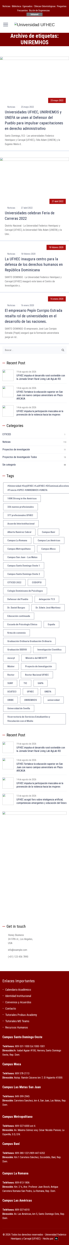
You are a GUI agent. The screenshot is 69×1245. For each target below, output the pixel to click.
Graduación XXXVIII (17, 649)
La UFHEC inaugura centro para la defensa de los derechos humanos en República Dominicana (34, 264)
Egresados (27, 6)
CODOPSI (37, 582)
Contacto (10, 1008)
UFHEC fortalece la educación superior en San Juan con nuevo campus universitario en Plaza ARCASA (40, 395)
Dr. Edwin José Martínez (48, 607)
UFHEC (30, 691)
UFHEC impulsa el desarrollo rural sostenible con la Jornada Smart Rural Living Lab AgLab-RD (41, 377)
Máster (11, 666)
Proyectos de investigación (16, 449)
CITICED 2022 (14, 582)
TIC (25, 683)
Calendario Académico (18, 989)
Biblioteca (16, 6)
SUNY (10, 683)
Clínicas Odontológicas (45, 6)
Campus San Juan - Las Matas (22, 557)
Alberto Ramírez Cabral (19, 532)
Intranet (34, 14)
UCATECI (11, 691)
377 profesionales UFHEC (20, 515)
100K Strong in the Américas (22, 498)
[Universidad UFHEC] (34, 25)
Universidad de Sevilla (18, 708)
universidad (53, 700)
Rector (10, 674)
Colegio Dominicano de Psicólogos (25, 590)
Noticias (6, 6)
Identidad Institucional (18, 996)
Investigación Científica (49, 649)
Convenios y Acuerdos (18, 1002)
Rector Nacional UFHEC (37, 674)
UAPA (40, 683)
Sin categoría (9, 464)
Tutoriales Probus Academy (21, 1015)
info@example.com (17, 949)
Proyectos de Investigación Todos (19, 457)
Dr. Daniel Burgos (16, 607)
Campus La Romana (17, 540)
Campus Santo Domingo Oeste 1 (23, 565)
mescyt (11, 658)
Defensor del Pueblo (17, 599)
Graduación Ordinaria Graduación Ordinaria (29, 641)
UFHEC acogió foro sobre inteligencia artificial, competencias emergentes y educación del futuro (42, 801)
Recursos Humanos (16, 1027)
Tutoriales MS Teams (17, 1021)
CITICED (6, 434)
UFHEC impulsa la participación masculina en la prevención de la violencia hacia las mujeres (40, 413)
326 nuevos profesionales (20, 506)
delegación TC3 (47, 599)
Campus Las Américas (49, 540)
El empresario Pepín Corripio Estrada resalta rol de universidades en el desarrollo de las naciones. (33, 316)
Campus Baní (48, 532)
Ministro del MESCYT (36, 658)
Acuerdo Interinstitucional (20, 523)
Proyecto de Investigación (38, 666)
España (51, 624)
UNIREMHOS (30, 700)
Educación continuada (18, 616)
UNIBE (10, 700)
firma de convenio (16, 632)
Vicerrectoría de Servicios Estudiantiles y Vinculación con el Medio (28, 718)
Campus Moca (48, 548)
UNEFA (47, 691)
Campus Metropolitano (19, 548)
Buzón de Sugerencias (39, 10)
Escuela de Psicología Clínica (22, 624)
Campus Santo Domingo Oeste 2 (23, 574)
